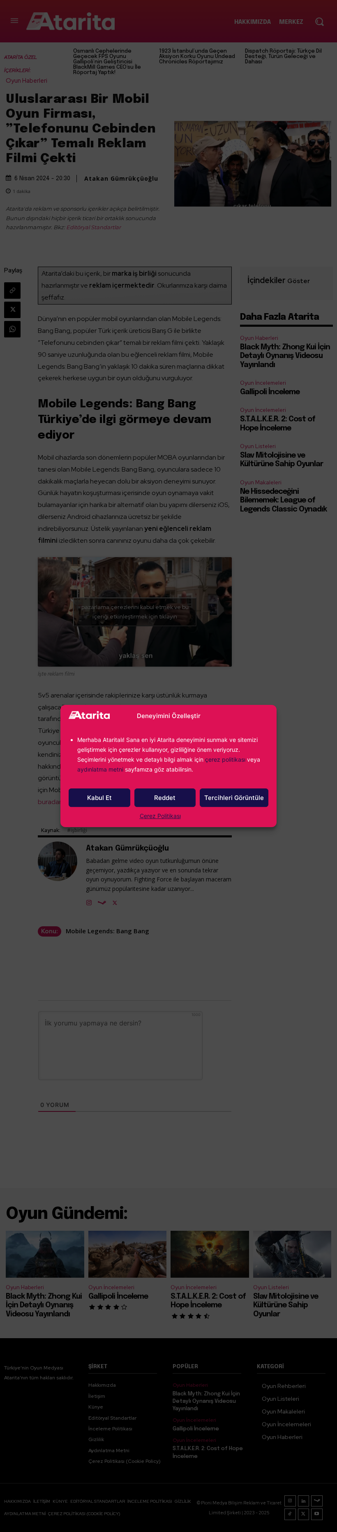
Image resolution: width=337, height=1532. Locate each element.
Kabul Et (99, 798)
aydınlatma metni (101, 769)
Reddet (164, 798)
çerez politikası (225, 759)
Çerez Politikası (160, 815)
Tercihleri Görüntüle (234, 798)
